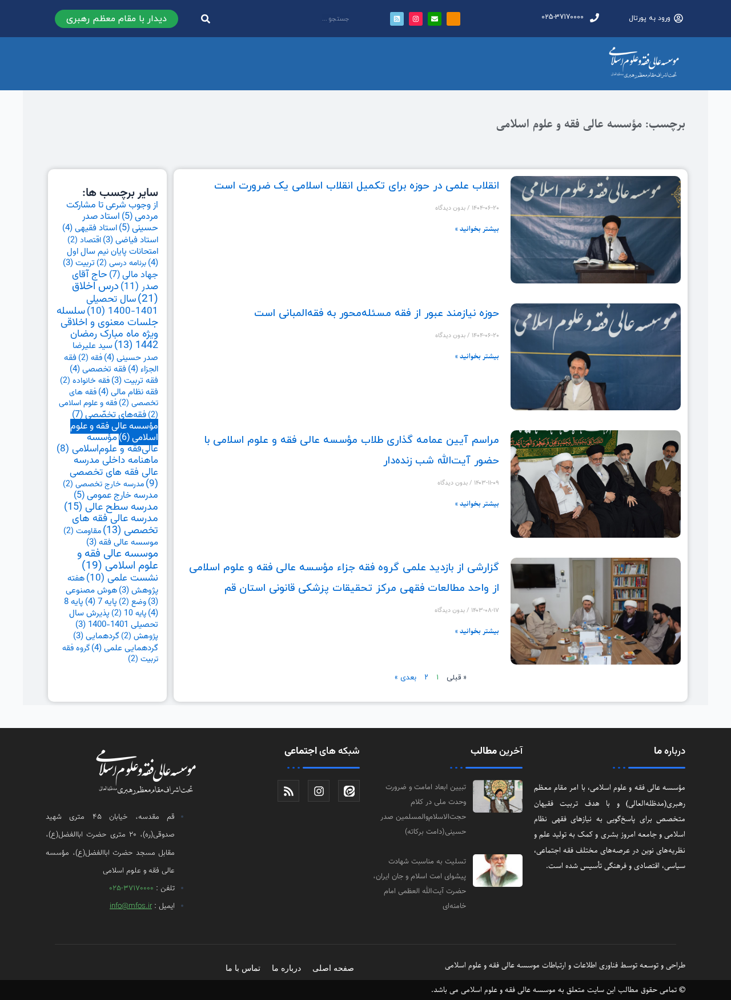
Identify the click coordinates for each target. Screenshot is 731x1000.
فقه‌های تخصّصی (109, 414)
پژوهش (139, 636)
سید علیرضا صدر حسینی (115, 351)
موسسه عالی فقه (122, 542)
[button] (116, 19)
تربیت (79, 263)
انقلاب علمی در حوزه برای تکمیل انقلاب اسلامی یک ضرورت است (356, 186)
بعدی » (405, 678)
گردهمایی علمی (124, 648)
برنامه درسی (121, 263)
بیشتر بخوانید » (477, 229)
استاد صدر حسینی (120, 222)
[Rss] (288, 791)
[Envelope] (434, 19)
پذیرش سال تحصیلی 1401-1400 (113, 619)
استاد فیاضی (130, 240)
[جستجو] (205, 18)
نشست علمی (122, 578)
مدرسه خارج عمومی (116, 495)
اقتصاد (84, 240)
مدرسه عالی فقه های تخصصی (115, 524)
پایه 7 (101, 602)
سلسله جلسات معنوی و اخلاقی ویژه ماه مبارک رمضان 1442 (107, 328)
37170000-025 (131, 888)
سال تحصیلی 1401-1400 (122, 305)
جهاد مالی (133, 274)
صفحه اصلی (333, 968)
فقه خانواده (85, 381)
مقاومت (82, 531)
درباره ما (286, 968)
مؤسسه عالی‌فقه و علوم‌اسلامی (107, 443)
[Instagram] (416, 19)
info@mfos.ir (131, 906)
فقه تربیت (134, 380)
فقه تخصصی (98, 369)
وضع (132, 602)
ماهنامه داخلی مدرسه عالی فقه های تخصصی (114, 472)
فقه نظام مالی (128, 392)
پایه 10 (128, 613)
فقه (90, 358)
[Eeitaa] (349, 791)
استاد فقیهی (89, 228)
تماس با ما (243, 968)
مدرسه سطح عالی (111, 507)
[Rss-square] (397, 19)
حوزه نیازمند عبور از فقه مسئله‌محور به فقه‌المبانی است (376, 313)
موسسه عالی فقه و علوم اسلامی (117, 560)
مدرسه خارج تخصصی (103, 484)
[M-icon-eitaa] (453, 19)
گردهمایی (96, 636)
